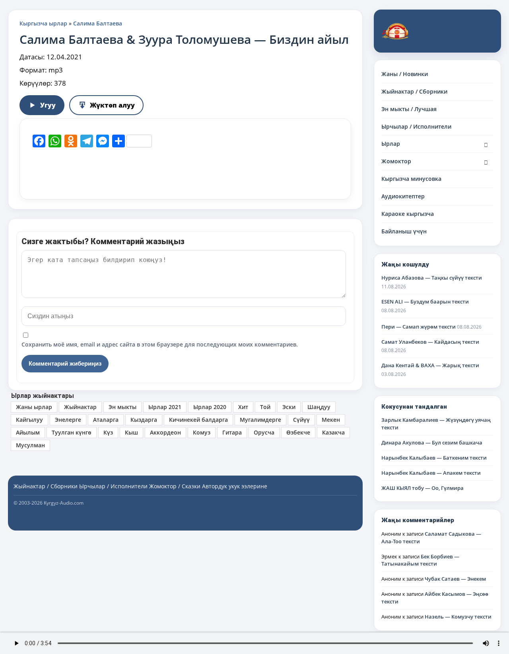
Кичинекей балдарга (198, 419)
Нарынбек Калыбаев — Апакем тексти (431, 472)
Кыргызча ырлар (43, 23)
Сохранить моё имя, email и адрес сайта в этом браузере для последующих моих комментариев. (159, 344)
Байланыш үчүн (404, 231)
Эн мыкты (122, 407)
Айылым (28, 432)
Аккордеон (165, 432)
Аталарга (106, 419)
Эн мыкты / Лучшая (409, 109)
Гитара (232, 432)
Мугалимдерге (260, 419)
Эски (288, 407)
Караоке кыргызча (407, 213)
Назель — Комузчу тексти (458, 616)
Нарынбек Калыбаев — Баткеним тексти (434, 457)
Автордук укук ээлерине (234, 486)
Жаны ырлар (34, 407)
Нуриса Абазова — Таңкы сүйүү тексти (431, 277)
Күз (108, 432)
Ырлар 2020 (209, 407)
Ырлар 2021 (164, 407)
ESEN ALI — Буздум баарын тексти (425, 301)
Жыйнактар (80, 407)
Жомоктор (396, 161)
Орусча (264, 432)
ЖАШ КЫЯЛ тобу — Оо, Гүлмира (422, 487)
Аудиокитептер (403, 196)
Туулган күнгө (71, 432)
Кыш (131, 432)
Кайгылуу (29, 419)
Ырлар (390, 143)
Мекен (331, 419)
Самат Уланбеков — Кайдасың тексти (430, 341)
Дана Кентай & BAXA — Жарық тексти (430, 365)
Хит (243, 407)
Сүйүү (301, 419)
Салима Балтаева (97, 23)
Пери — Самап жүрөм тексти (418, 326)
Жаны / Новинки (404, 74)
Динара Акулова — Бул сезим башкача (431, 442)
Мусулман (30, 445)
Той (265, 407)
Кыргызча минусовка (411, 178)
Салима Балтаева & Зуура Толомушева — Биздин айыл (184, 39)
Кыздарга (143, 419)
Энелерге (68, 419)
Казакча (333, 432)
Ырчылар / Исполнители (416, 126)
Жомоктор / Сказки (174, 486)
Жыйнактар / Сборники (414, 91)
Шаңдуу (318, 407)
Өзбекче (298, 432)
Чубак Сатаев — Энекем (455, 578)
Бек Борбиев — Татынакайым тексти (420, 560)
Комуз (201, 432)
